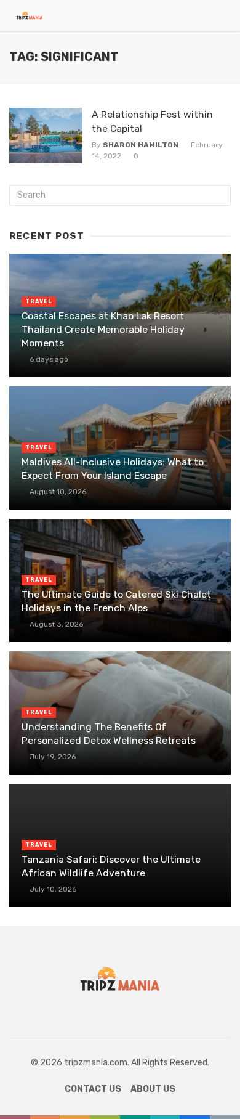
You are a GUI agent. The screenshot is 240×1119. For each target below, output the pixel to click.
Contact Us (93, 1089)
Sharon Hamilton (140, 144)
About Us (152, 1089)
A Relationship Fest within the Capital (152, 121)
